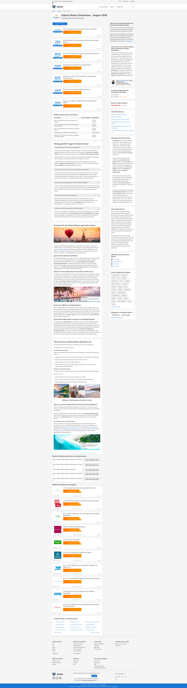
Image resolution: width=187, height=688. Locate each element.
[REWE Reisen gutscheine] (57, 503)
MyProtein (124, 295)
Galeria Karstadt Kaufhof (60, 249)
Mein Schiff (127, 289)
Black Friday (97, 647)
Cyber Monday (97, 649)
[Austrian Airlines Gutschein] (57, 607)
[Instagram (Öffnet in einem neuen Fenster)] (60, 678)
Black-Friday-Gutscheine (121, 644)
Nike (53, 644)
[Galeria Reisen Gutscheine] (56, 17)
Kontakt (75, 662)
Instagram (116, 266)
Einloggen (132, 1)
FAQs (60, 430)
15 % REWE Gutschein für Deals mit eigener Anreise (81, 501)
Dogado (114, 286)
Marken (59, 11)
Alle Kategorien (76, 653)
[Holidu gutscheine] (57, 555)
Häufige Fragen (56, 661)
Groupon (114, 289)
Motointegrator (115, 295)
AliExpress (124, 275)
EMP (126, 286)
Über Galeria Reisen (116, 117)
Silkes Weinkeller (122, 301)
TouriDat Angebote (90, 624)
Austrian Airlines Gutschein (77, 629)
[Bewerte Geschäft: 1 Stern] (112, 105)
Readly (119, 298)
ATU (118, 278)
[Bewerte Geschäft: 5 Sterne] (119, 105)
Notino (53, 649)
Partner (54, 664)
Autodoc (124, 278)
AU (125, 676)
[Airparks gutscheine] (57, 594)
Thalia (113, 304)
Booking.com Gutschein (91, 627)
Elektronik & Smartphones (79, 647)
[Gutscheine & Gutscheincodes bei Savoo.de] (57, 7)
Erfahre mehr (115, 686)
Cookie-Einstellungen (99, 666)
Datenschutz (97, 661)
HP (53, 645)
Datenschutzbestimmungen (88, 680)
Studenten (96, 645)
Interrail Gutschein (75, 627)
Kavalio (120, 289)
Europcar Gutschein (60, 627)
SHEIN (113, 301)
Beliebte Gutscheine (99, 644)
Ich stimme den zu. (86, 680)
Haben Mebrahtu (123, 80)
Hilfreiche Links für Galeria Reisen (120, 119)
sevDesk (126, 298)
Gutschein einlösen (56, 662)
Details (98, 35)
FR (122, 676)
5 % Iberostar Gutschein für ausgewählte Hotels (79, 488)
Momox (113, 292)
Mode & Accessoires (78, 644)
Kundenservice (117, 261)
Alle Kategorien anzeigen (117, 317)
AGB (95, 664)
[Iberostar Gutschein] (57, 490)
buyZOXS (127, 281)
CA (116, 679)
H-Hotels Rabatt (59, 624)
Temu (129, 301)
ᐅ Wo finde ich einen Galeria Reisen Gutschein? (67, 147)
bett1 (121, 281)
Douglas (120, 286)
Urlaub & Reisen (115, 315)
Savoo (53, 11)
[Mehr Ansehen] (133, 312)
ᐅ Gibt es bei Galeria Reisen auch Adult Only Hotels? (68, 208)
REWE (53, 651)
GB (119, 676)
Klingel (53, 647)
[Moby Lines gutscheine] (57, 568)
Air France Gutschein (60, 629)
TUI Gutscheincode (60, 622)
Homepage (116, 259)
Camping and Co (90, 629)
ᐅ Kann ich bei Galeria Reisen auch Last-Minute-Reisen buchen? (71, 169)
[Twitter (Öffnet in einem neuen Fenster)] (57, 678)
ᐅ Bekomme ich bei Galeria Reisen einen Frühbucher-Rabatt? (71, 182)
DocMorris (125, 283)
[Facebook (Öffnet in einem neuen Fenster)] (54, 678)
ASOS (113, 278)
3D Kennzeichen (116, 275)
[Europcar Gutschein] (57, 542)
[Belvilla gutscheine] (57, 516)
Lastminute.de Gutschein (76, 624)
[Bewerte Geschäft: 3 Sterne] (116, 105)
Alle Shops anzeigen (116, 306)
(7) (60, 23)
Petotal (113, 298)
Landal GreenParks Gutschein (93, 622)
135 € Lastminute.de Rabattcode (74, 527)
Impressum (96, 662)
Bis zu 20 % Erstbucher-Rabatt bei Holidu (77, 552)
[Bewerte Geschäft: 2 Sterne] (114, 105)
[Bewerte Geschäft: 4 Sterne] (117, 105)
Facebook (116, 264)
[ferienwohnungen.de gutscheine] (57, 581)
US (116, 676)
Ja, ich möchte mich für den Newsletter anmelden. (87, 678)
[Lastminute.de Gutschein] (57, 529)
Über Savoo (76, 661)
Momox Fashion (121, 292)
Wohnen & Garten (77, 649)
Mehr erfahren (128, 41)
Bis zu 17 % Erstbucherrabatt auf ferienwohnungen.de (81, 578)
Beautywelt (114, 281)
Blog (120, 1)
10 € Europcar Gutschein (71, 539)
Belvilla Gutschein (75, 622)
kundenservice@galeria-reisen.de (75, 429)
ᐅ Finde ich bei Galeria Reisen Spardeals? (65, 195)
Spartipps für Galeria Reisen (119, 114)
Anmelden (94, 675)
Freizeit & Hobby (126, 315)
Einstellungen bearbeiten (100, 668)
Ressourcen (118, 645)
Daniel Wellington (116, 283)
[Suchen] (133, 6)
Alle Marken (55, 653)
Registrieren (125, 1)
